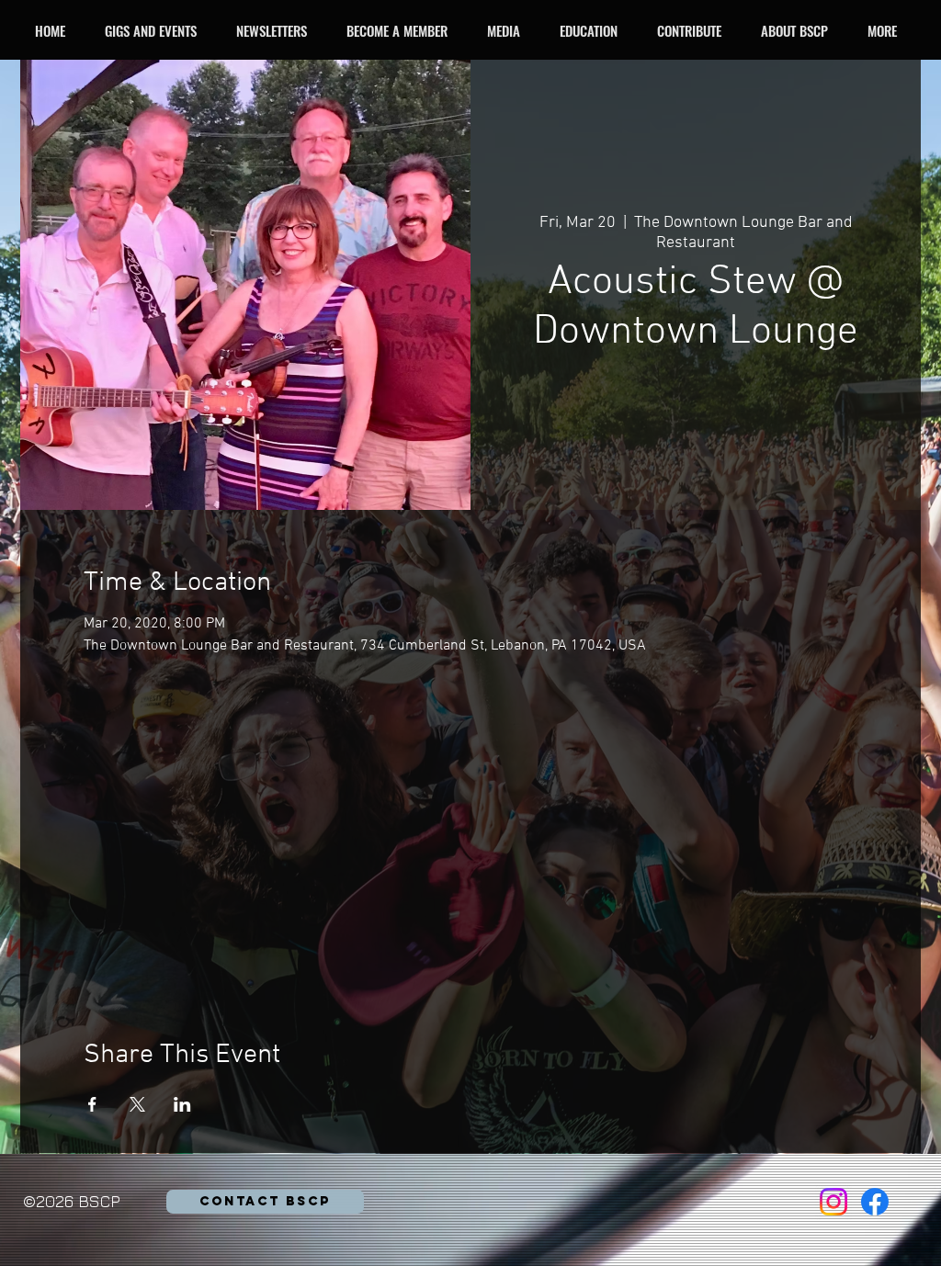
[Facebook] (874, 1201)
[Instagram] (833, 1201)
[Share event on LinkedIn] (182, 1104)
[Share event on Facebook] (92, 1104)
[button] (155, 30)
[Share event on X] (137, 1104)
